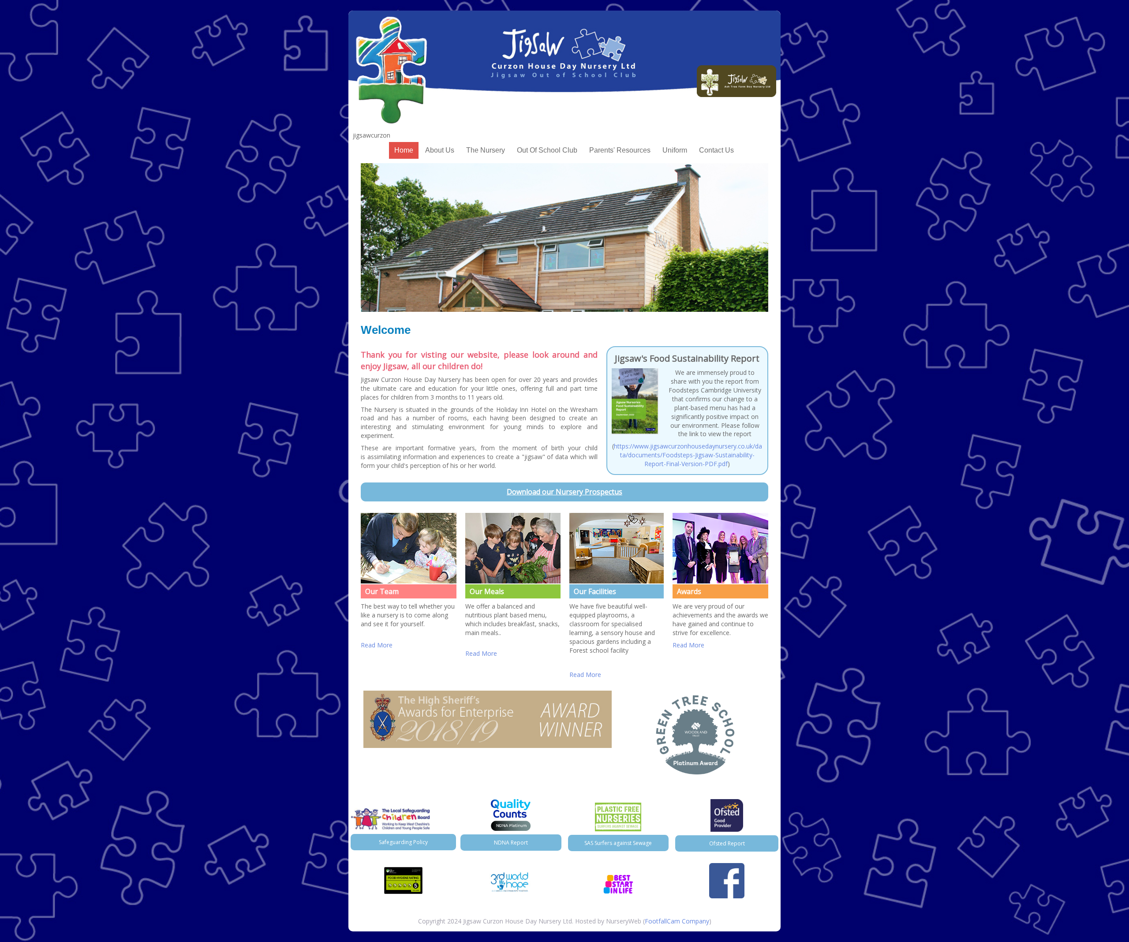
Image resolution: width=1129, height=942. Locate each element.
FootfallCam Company (677, 921)
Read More (377, 645)
